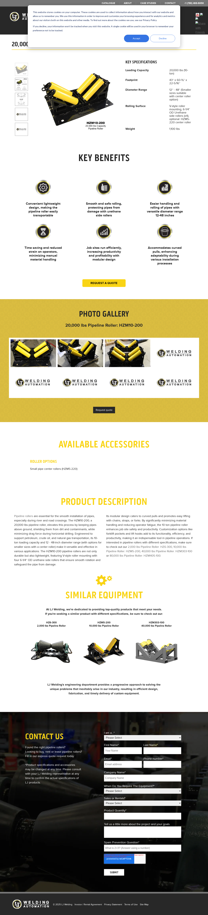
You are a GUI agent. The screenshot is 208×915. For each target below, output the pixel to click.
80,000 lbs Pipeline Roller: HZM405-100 (135, 555)
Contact (170, 3)
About (128, 3)
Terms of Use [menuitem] (131, 904)
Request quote (104, 410)
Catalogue (108, 3)
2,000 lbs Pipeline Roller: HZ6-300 (150, 547)
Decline (163, 38)
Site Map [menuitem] (144, 904)
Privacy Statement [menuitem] (113, 904)
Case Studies (148, 3)
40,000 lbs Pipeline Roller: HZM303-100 (167, 551)
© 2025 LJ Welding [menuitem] (62, 904)
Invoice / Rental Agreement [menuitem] (88, 904)
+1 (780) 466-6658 (194, 3)
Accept (136, 38)
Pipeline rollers (23, 516)
